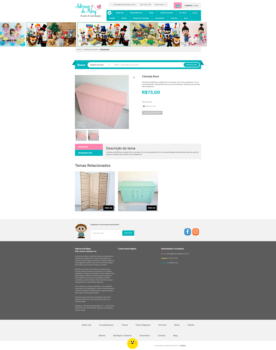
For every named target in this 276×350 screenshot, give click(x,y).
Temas (151, 13)
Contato (174, 18)
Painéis (112, 18)
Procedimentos (136, 13)
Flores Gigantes (166, 13)
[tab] (89, 147)
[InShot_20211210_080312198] (81, 135)
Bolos (195, 13)
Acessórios (159, 18)
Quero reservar (152, 113)
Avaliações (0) (85, 153)
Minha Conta (159, 4)
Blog (186, 18)
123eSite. (182, 345)
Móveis (124, 18)
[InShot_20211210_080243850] (93, 135)
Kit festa (182, 13)
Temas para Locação (90, 49)
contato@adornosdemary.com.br (124, 4)
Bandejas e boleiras (141, 18)
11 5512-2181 (146, 4)
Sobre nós (120, 13)
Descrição (83, 147)
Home (79, 49)
